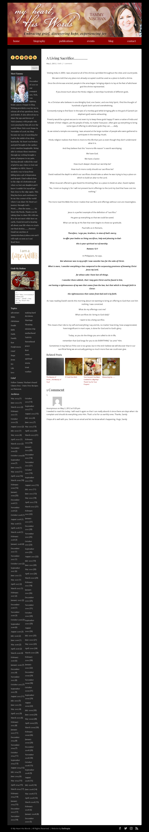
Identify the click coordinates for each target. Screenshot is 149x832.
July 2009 (29, 710)
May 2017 (14, 579)
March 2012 (30, 506)
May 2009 (29, 719)
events (91, 41)
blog (110, 41)
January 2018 (16, 544)
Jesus (13, 359)
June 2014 (15, 776)
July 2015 (14, 700)
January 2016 (16, 665)
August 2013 (30, 413)
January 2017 (16, 600)
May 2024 (15, 398)
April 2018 (15, 528)
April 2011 (29, 573)
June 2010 (29, 640)
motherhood (30, 333)
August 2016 (16, 631)
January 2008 (30, 814)
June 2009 (29, 714)
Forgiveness (16, 347)
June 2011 (29, 565)
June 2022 (15, 402)
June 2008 (29, 789)
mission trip (30, 329)
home (16, 41)
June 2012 (29, 493)
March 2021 (15, 407)
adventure (15, 312)
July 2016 (14, 636)
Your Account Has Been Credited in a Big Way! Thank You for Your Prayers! (92, 380)
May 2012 (29, 498)
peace (27, 346)
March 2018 (15, 532)
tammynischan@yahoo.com (22, 235)
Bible (13, 317)
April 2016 (15, 648)
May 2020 (15, 435)
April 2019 (15, 476)
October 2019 (16, 455)
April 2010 (29, 648)
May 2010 (29, 644)
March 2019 (15, 480)
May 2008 (29, 793)
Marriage (29, 320)
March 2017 (15, 588)
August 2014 (16, 767)
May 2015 (14, 709)
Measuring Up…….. (108, 377)
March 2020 (16, 443)
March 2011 (29, 578)
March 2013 (29, 435)
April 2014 (15, 785)
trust (27, 367)
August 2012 (30, 485)
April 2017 (15, 584)
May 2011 (28, 569)
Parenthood (30, 341)
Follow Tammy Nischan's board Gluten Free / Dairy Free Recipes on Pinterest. (24, 385)
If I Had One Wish (71, 377)
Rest (27, 350)
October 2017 (16, 563)
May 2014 (15, 780)
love (12, 372)
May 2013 (29, 426)
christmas (15, 321)
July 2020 (15, 430)
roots (27, 354)
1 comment (67, 63)
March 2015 (15, 717)
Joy (12, 364)
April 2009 (29, 723)
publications (66, 41)
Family (14, 338)
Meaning (28, 324)
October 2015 (16, 684)
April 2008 (29, 798)
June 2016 (15, 640)
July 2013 (28, 418)
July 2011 (28, 561)
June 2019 (15, 467)
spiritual (28, 358)
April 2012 (29, 502)
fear (12, 342)
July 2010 (29, 635)
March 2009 (30, 727)
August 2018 (16, 519)
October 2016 (16, 619)
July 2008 (29, 785)
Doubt (13, 325)
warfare (28, 371)
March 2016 (15, 653)
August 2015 (16, 696)
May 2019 (15, 471)
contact (131, 41)
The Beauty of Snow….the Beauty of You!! (53, 379)
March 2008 (30, 802)
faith (13, 329)
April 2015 (15, 713)
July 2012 (28, 489)
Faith (59, 63)
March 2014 (15, 789)
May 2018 (15, 523)
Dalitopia (66, 828)
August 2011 (30, 556)
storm (27, 363)
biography (39, 41)
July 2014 (14, 772)
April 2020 (15, 439)
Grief (13, 351)
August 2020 (16, 426)
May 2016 (15, 644)
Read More (15, 242)
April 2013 (29, 430)
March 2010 (30, 652)
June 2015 (15, 705)
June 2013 (29, 422)
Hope (13, 355)
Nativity (28, 337)
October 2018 (16, 515)
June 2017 (15, 575)
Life (12, 368)
